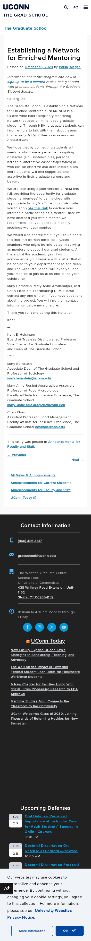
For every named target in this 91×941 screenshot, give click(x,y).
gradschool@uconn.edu (37, 556)
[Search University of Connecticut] (66, 7)
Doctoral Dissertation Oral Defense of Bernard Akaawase (51, 848)
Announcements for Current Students (41, 483)
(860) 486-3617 (30, 541)
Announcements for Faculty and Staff (41, 490)
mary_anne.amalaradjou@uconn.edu (36, 405)
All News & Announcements (33, 475)
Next (78, 460)
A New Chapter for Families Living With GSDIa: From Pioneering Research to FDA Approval (44, 689)
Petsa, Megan (70, 67)
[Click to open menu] (86, 7)
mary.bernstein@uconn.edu (29, 378)
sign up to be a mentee (26, 82)
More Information (32, 931)
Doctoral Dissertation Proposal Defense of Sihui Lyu (52, 867)
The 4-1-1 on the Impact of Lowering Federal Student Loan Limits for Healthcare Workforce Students (45, 672)
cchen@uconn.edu (50, 427)
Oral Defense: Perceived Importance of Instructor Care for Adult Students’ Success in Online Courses (51, 823)
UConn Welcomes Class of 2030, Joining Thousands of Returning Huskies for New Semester (44, 718)
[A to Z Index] (76, 7)
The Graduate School (26, 28)
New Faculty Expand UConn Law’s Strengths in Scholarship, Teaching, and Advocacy (42, 655)
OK (66, 931)
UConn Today (21, 498)
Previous (16, 455)
